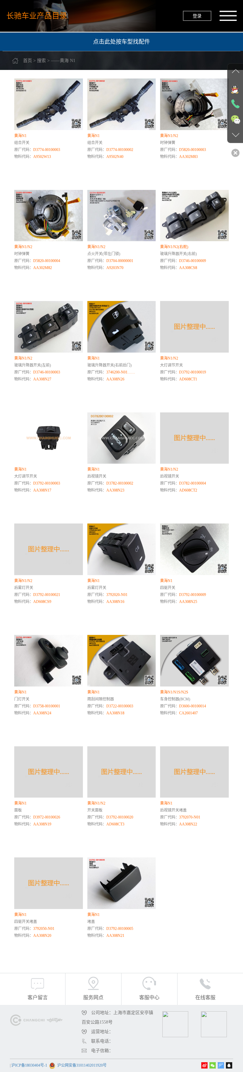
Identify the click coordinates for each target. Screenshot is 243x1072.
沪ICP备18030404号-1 (29, 1065)
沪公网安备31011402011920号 (82, 1065)
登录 (197, 15)
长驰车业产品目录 (36, 15)
